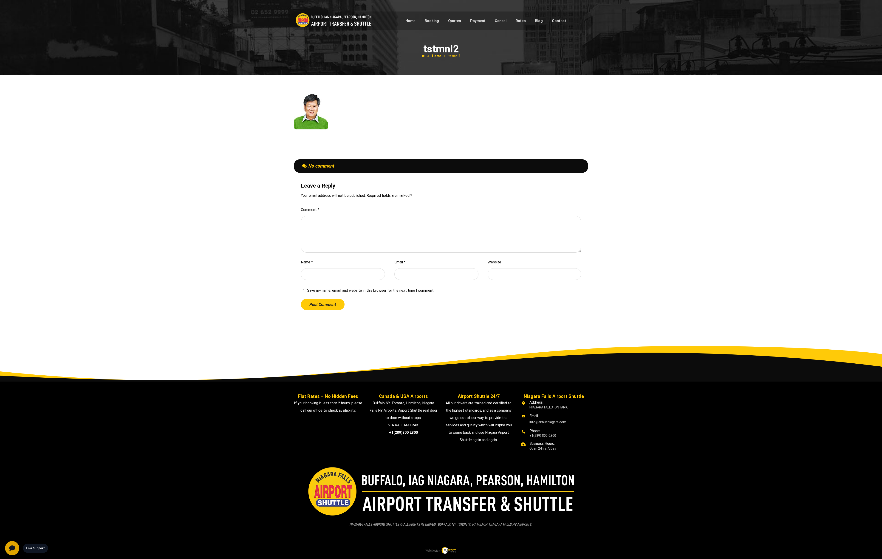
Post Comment (322, 304)
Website (494, 262)
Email (399, 262)
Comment (310, 210)
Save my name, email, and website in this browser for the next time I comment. (370, 290)
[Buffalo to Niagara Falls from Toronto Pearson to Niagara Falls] (333, 20)
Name (307, 262)
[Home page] (423, 56)
